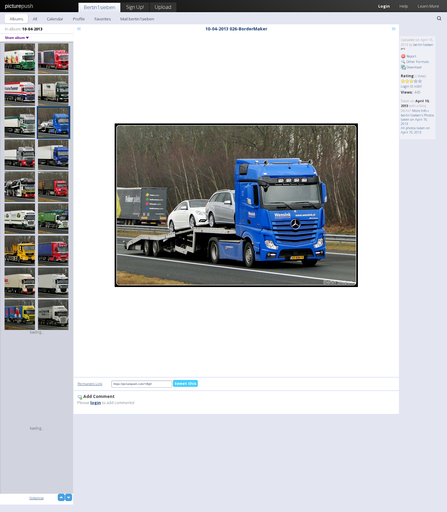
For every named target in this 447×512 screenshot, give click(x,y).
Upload (163, 6)
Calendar (55, 19)
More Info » (420, 110)
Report (411, 56)
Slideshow (36, 498)
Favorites (103, 19)
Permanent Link (90, 383)
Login (384, 6)
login (95, 402)
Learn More (428, 6)
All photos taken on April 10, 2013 (415, 130)
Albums (16, 19)
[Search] (439, 18)
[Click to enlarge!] (236, 205)
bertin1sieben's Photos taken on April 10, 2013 (417, 119)
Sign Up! (135, 6)
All (35, 19)
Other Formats (417, 61)
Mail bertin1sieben (137, 19)
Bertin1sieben (99, 7)
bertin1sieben (423, 44)
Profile (79, 19)
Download (413, 67)
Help (404, 6)
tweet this (185, 383)
